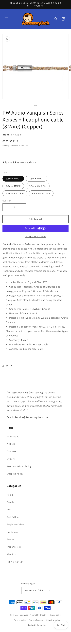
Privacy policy (20, 620)
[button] (6, 19)
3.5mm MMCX (13, 178)
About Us (12, 554)
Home (10, 494)
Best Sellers (13, 516)
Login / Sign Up (15, 561)
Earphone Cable (15, 524)
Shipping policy (53, 620)
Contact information (37, 625)
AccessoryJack (23, 615)
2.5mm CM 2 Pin (15, 193)
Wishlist (11, 443)
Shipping (5, 146)
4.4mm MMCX (13, 185)
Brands (10, 502)
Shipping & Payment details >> (19, 162)
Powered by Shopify (38, 615)
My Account (13, 436)
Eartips (10, 539)
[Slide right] (42, 105)
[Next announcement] (65, 4)
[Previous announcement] (6, 4)
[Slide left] (28, 105)
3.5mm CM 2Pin (37, 185)
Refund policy (55, 615)
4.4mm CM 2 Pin (41, 193)
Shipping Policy (15, 473)
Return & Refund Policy (19, 466)
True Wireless (14, 546)
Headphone (13, 531)
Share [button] (9, 365)
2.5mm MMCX (36, 178)
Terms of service (36, 620)
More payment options (35, 236)
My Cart (11, 458)
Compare (11, 451)
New (9, 509)
